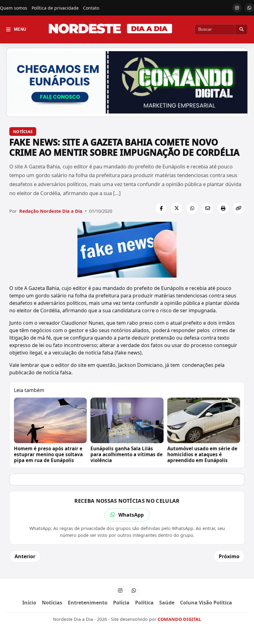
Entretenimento (87, 602)
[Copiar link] (238, 208)
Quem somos (13, 8)
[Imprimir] (223, 208)
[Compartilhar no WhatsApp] (192, 208)
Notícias (23, 131)
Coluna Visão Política (206, 602)
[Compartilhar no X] (176, 208)
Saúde (166, 602)
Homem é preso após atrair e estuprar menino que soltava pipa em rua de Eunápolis (48, 454)
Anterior (25, 556)
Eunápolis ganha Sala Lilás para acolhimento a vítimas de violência (126, 454)
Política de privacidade (55, 8)
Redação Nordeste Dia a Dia (50, 211)
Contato (91, 8)
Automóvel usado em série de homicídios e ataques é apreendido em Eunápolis (202, 454)
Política (144, 602)
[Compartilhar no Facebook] (161, 208)
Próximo (229, 556)
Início (29, 602)
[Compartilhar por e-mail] (207, 208)
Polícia (121, 602)
